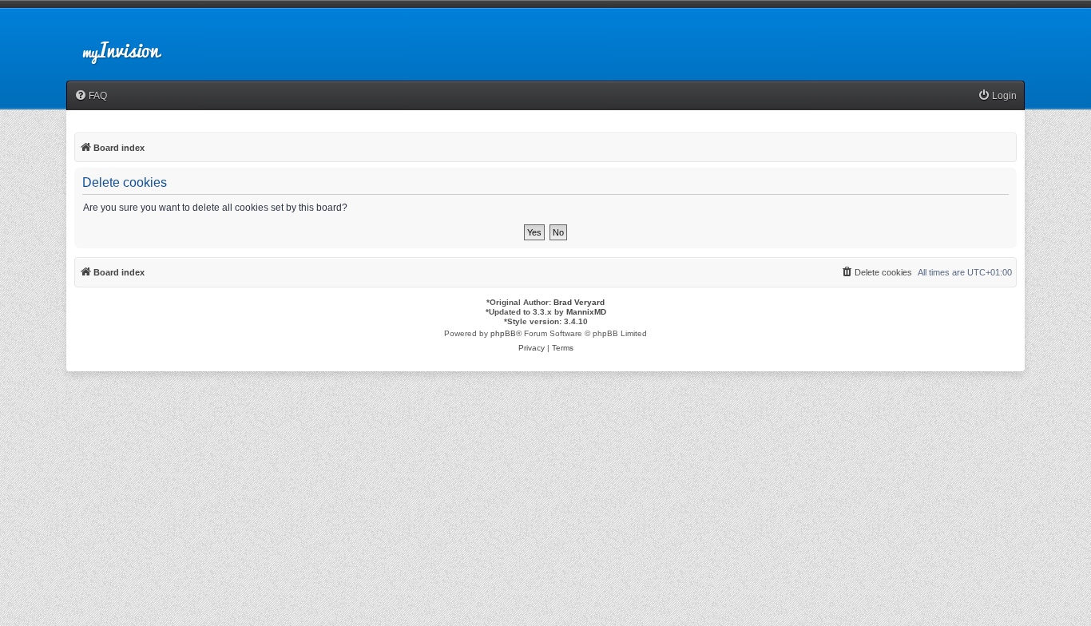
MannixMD (586, 311)
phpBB (503, 333)
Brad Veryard (579, 302)
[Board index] (135, 43)
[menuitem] (90, 96)
